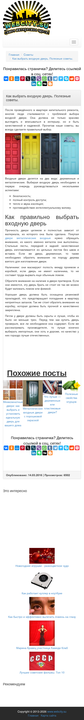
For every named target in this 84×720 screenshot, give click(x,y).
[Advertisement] (42, 349)
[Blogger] (50, 83)
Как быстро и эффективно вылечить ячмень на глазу (42, 617)
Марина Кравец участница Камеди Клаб (42, 648)
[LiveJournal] (33, 78)
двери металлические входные (28, 238)
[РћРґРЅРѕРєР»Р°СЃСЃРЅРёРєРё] (11, 78)
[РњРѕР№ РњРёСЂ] (17, 78)
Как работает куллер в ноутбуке (42, 593)
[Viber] (39, 78)
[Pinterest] (22, 78)
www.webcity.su (56, 711)
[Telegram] (55, 78)
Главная (33, 715)
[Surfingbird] (60, 78)
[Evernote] (39, 83)
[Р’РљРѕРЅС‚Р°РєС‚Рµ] (6, 78)
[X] (28, 78)
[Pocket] (77, 78)
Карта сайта (48, 715)
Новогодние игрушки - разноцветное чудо (42, 566)
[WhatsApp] (44, 78)
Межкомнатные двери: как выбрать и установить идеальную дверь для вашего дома (13, 413)
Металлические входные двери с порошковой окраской (33, 414)
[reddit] (71, 78)
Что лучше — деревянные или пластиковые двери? (52, 404)
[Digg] (44, 83)
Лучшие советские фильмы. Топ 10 (42, 672)
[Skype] (66, 78)
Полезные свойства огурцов (71, 398)
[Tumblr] (49, 78)
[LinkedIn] (33, 83)
